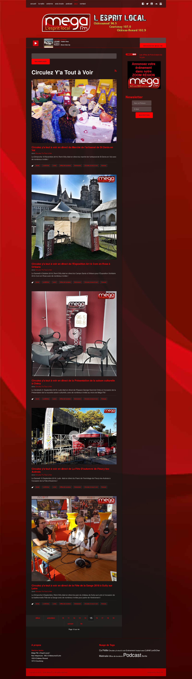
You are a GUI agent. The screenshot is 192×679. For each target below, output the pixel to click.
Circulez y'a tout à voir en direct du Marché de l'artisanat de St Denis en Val (72, 148)
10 (63, 618)
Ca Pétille (103, 650)
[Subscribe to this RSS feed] (116, 71)
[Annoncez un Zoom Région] (144, 74)
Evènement (77, 165)
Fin (81, 624)
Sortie (37, 165)
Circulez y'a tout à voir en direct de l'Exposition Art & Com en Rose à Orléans (71, 265)
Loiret (54, 165)
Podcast (103, 165)
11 (68, 618)
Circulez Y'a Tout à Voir (43, 153)
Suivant (70, 624)
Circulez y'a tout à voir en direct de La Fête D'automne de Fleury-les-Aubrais (71, 470)
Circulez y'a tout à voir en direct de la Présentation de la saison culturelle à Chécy (73, 382)
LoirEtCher (46, 165)
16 (97, 618)
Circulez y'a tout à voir (91, 165)
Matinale (103, 655)
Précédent (51, 618)
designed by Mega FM (155, 672)
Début (38, 618)
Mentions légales (37, 650)
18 (108, 618)
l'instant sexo (140, 650)
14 (85, 618)
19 (113, 618)
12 (74, 618)
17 (102, 618)
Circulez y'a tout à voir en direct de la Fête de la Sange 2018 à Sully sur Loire (72, 587)
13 (80, 618)
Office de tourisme (65, 165)
